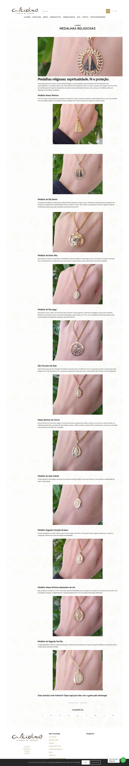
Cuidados (78, 25)
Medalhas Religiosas (78, 28)
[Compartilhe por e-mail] (113, 715)
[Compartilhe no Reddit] (104, 715)
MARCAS (51, 743)
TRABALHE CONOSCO (55, 749)
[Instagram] (116, 10)
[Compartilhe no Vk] (95, 715)
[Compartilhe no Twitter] (51, 715)
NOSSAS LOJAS (53, 740)
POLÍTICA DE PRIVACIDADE (57, 758)
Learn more (95, 762)
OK (85, 762)
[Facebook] (112, 10)
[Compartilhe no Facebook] (42, 715)
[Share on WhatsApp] (60, 715)
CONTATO (52, 755)
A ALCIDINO (52, 737)
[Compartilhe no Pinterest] (68, 715)
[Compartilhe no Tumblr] (86, 715)
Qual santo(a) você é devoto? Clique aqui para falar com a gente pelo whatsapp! (72, 695)
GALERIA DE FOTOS (55, 746)
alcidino (85, 702)
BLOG (51, 752)
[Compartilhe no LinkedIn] (77, 715)
